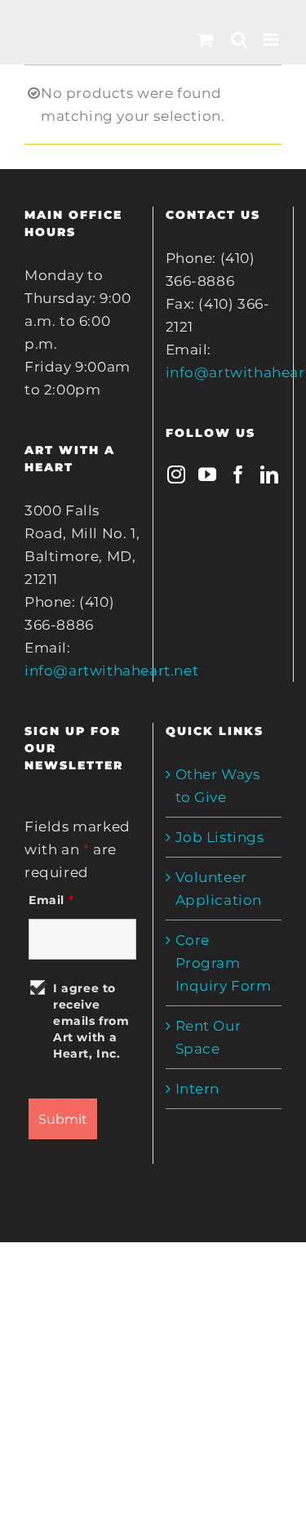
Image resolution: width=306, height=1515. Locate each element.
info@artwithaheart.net (111, 670)
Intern (197, 1089)
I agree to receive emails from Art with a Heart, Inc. (91, 1021)
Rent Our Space (208, 1037)
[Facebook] (238, 474)
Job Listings (219, 837)
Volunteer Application (219, 888)
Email (51, 900)
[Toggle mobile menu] (273, 39)
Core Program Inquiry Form (223, 963)
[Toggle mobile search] (239, 39)
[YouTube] (207, 474)
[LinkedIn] (269, 474)
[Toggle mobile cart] (206, 39)
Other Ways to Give (217, 785)
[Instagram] (176, 474)
